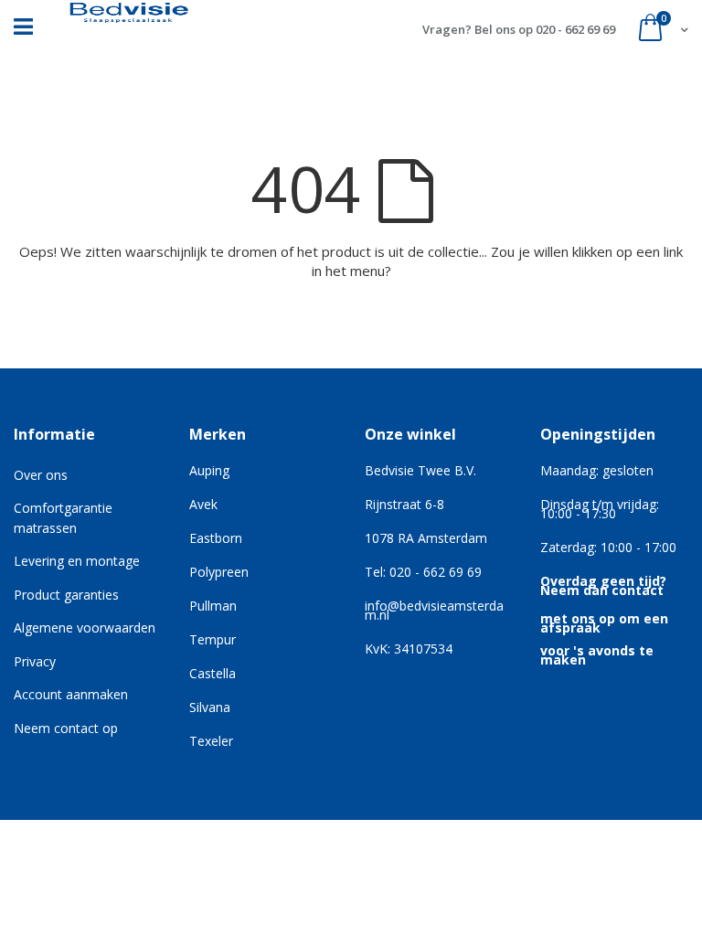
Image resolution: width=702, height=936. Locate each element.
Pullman (213, 605)
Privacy (35, 661)
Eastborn (215, 538)
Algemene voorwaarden (84, 627)
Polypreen (219, 571)
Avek (203, 504)
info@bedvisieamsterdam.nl (434, 610)
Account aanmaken (71, 694)
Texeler (211, 741)
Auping (209, 470)
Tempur (212, 639)
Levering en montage (77, 560)
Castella (212, 673)
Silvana (209, 707)
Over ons (41, 475)
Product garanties (66, 594)
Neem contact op (66, 728)
